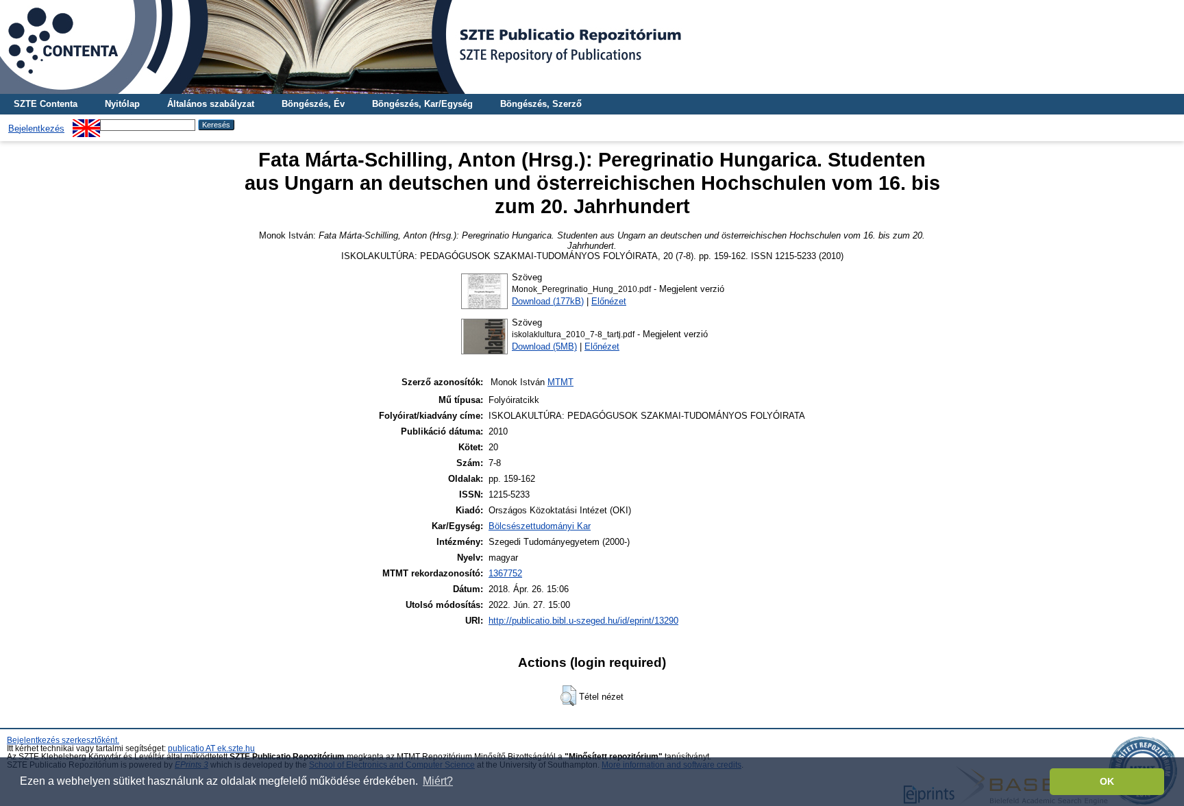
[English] (86, 124)
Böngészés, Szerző (541, 104)
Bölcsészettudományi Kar (540, 526)
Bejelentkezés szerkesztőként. (63, 740)
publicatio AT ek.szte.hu (211, 748)
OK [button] (1107, 781)
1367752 (505, 573)
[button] (568, 695)
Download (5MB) (544, 346)
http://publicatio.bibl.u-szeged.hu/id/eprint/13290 (583, 620)
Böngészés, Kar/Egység (422, 104)
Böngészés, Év (313, 104)
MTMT (560, 382)
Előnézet (608, 301)
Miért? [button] (438, 781)
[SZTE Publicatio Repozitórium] (592, 47)
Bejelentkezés (36, 128)
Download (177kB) (548, 301)
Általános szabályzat (210, 104)
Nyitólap (122, 104)
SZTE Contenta (45, 104)
